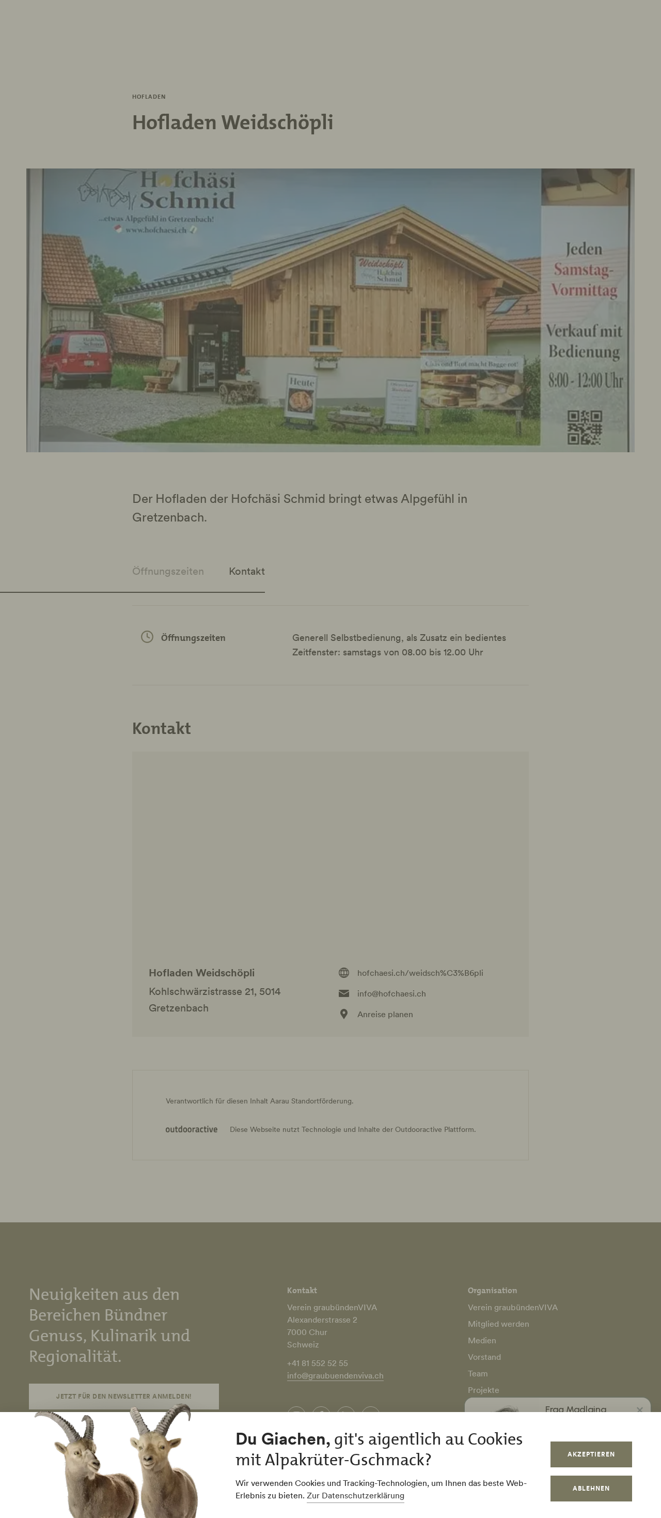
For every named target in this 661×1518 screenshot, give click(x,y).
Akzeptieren (591, 1454)
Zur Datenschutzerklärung (355, 1495)
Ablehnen (591, 1488)
